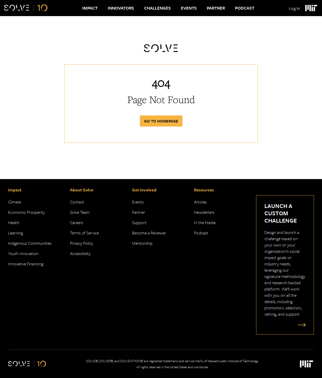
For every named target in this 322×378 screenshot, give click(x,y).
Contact (77, 202)
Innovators (121, 8)
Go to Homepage (161, 121)
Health (13, 222)
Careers (76, 222)
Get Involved (144, 190)
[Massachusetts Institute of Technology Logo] (311, 8)
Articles (200, 202)
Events (189, 8)
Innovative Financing (25, 264)
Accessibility (80, 253)
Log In (294, 8)
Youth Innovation (23, 253)
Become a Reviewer (149, 233)
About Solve (81, 190)
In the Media (205, 222)
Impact (90, 8)
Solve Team (80, 212)
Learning (15, 233)
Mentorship (142, 243)
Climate (14, 202)
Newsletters (204, 212)
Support (139, 222)
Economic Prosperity (26, 212)
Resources (204, 190)
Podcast (244, 8)
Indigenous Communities (30, 243)
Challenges (157, 8)
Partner (216, 8)
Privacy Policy (81, 243)
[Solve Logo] (26, 8)
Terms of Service (84, 233)
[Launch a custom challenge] (301, 324)
